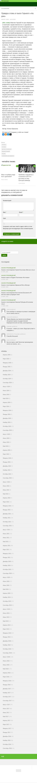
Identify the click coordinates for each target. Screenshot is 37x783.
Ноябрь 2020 (6, 565)
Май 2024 (5, 398)
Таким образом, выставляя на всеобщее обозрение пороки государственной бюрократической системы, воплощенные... (20, 320)
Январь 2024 (6, 414)
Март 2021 (6, 549)
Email (21, 212)
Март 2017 (6, 724)
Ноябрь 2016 (6, 740)
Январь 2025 (6, 366)
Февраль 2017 (7, 728)
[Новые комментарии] (27, 264)
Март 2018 (6, 676)
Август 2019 (6, 609)
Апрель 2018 (6, 673)
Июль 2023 (6, 438)
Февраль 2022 (7, 506)
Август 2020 (6, 577)
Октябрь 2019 (7, 601)
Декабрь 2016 (7, 736)
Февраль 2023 (7, 458)
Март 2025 (6, 358)
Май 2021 (5, 541)
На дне (3, 153)
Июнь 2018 (6, 665)
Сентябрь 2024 (7, 382)
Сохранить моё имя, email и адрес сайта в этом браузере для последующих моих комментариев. (18, 227)
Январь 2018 (6, 684)
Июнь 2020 (6, 585)
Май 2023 (5, 446)
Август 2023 (6, 434)
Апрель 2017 (6, 720)
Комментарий (7, 200)
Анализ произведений (8, 268)
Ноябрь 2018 (6, 645)
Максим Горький (6, 151)
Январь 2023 (6, 462)
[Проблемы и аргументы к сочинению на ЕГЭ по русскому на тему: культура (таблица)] (27, 168)
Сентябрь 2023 (7, 430)
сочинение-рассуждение (8, 156)
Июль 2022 (6, 486)
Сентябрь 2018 (7, 653)
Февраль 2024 (7, 410)
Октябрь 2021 (7, 521)
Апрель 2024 (6, 402)
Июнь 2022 (6, 490)
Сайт (4, 218)
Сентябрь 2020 (7, 573)
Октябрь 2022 (7, 474)
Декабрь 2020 (7, 561)
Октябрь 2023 (7, 426)
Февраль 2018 (7, 680)
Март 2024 (6, 406)
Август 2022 (6, 482)
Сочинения (5, 8)
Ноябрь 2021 (6, 517)
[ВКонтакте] (3, 134)
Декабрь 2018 (7, 641)
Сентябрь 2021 (7, 525)
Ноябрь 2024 (6, 374)
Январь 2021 (6, 557)
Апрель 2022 (6, 498)
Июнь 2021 (6, 537)
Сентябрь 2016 (7, 748)
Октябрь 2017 (7, 696)
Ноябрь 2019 (6, 597)
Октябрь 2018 (7, 649)
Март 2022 (6, 502)
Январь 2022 (6, 510)
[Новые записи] (9, 264)
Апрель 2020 (6, 593)
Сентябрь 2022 (7, 478)
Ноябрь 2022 (6, 470)
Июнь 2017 (6, 712)
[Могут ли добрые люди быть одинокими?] (9, 168)
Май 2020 (5, 589)
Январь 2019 (6, 637)
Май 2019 (5, 621)
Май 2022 (5, 494)
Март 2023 (6, 454)
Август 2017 (6, 704)
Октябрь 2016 (7, 744)
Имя (4, 212)
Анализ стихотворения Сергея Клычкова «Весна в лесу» (18, 270)
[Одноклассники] (6, 134)
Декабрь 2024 (7, 370)
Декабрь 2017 (7, 688)
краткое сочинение (6, 149)
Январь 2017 (6, 732)
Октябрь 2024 (7, 378)
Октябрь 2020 (7, 569)
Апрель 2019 (6, 625)
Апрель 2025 (6, 354)
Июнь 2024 (6, 394)
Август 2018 (6, 657)
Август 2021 (6, 529)
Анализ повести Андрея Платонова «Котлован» (15, 277)
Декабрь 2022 (7, 466)
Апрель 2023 (6, 450)
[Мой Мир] (8, 134)
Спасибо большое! (12, 336)
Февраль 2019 (7, 633)
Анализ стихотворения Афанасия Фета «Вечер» (15, 285)
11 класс (4, 147)
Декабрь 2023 (7, 418)
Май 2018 (5, 669)
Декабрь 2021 (7, 513)
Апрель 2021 (6, 545)
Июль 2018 (6, 661)
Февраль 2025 (7, 362)
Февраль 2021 (7, 553)
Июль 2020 (6, 581)
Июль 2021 (6, 533)
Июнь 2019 (6, 617)
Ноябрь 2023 (6, 422)
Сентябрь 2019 (7, 605)
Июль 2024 (6, 390)
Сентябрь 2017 (7, 700)
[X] (10, 134)
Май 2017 (5, 716)
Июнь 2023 (6, 442)
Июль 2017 (6, 708)
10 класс (4, 144)
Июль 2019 (6, 613)
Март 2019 (6, 629)
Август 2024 (6, 386)
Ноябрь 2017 (6, 692)
